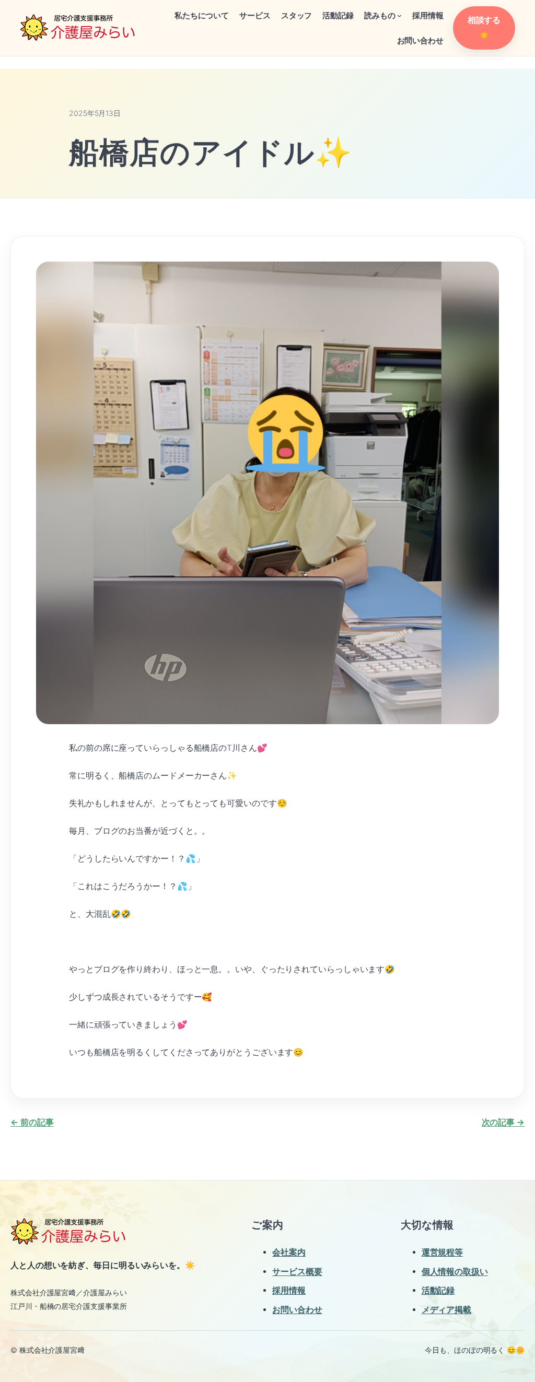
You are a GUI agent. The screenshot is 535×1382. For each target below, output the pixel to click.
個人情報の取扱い (455, 1272)
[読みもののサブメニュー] (399, 15)
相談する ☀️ (484, 27)
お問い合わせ (297, 1310)
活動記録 (438, 1290)
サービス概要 (297, 1272)
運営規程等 (442, 1252)
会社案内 (289, 1252)
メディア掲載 (446, 1310)
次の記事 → (503, 1122)
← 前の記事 (31, 1122)
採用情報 (289, 1290)
